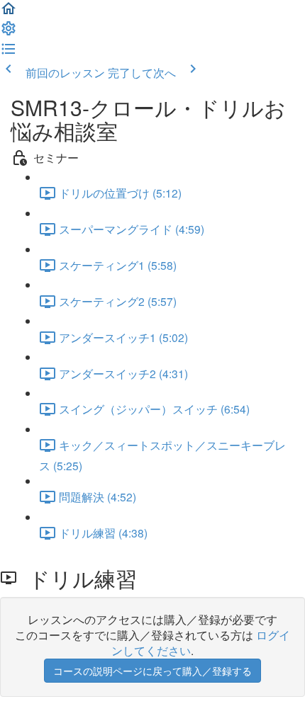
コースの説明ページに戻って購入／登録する (152, 671)
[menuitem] (8, 32)
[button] (8, 12)
